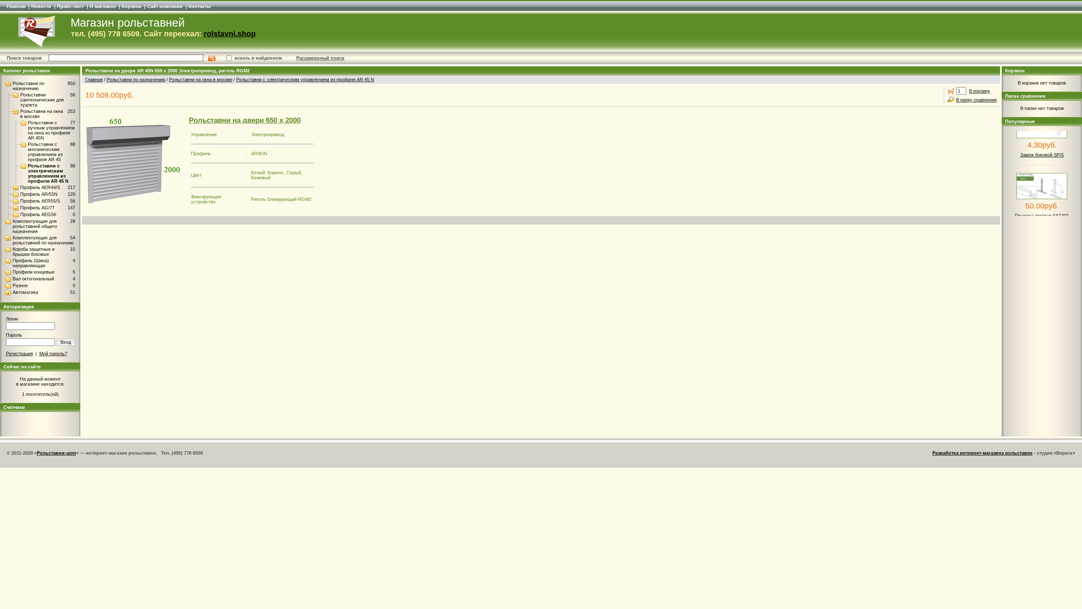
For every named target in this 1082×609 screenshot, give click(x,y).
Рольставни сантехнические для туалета (42, 99)
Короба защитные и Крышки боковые (34, 252)
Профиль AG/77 (37, 207)
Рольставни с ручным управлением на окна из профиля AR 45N (51, 130)
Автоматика (25, 292)
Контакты (199, 6)
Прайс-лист (70, 6)
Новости (41, 6)
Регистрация (19, 353)
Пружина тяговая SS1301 (1042, 208)
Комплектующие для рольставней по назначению (43, 240)
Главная (16, 6)
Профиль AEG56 (38, 214)
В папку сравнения (976, 99)
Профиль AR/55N (38, 194)
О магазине (103, 6)
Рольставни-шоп (56, 452)
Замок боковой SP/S (1042, 148)
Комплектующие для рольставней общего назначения (35, 226)
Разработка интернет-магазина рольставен (982, 452)
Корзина (131, 6)
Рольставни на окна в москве (200, 79)
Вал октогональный (33, 278)
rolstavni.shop (230, 34)
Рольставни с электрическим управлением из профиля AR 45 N (48, 173)
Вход (65, 342)
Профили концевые (34, 271)
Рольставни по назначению (28, 86)
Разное (20, 285)
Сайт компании (165, 6)
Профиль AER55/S (40, 200)
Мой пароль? (53, 353)
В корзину (979, 90)
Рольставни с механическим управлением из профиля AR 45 (45, 152)
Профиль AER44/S (40, 187)
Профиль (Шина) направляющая (31, 263)
